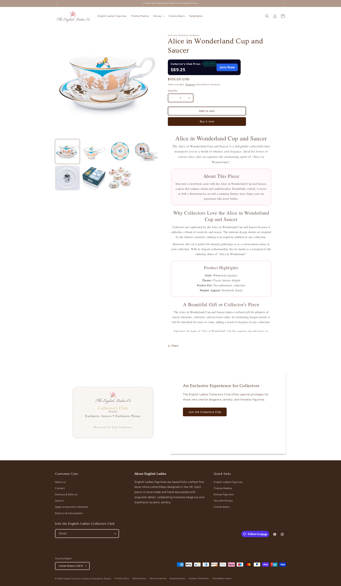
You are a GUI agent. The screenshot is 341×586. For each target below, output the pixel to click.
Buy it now (207, 121)
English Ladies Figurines (228, 481)
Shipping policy (177, 578)
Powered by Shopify (101, 578)
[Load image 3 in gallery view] (120, 151)
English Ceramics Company (77, 578)
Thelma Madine (223, 488)
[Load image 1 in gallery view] (67, 151)
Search (59, 500)
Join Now (227, 67)
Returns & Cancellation (69, 513)
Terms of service (158, 578)
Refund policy (139, 578)
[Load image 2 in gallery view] (94, 151)
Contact (60, 488)
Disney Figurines (224, 494)
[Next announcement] (285, 3)
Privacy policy (122, 578)
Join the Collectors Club (204, 411)
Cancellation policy (221, 578)
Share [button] (174, 345)
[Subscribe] (115, 533)
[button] (159, 16)
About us (60, 481)
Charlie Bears (222, 506)
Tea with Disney (223, 500)
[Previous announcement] (56, 3)
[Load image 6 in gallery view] (94, 178)
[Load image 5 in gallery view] (67, 178)
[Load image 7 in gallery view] (120, 178)
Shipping (190, 84)
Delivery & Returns (66, 494)
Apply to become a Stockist (71, 506)
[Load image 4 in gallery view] (146, 151)
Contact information (199, 578)
